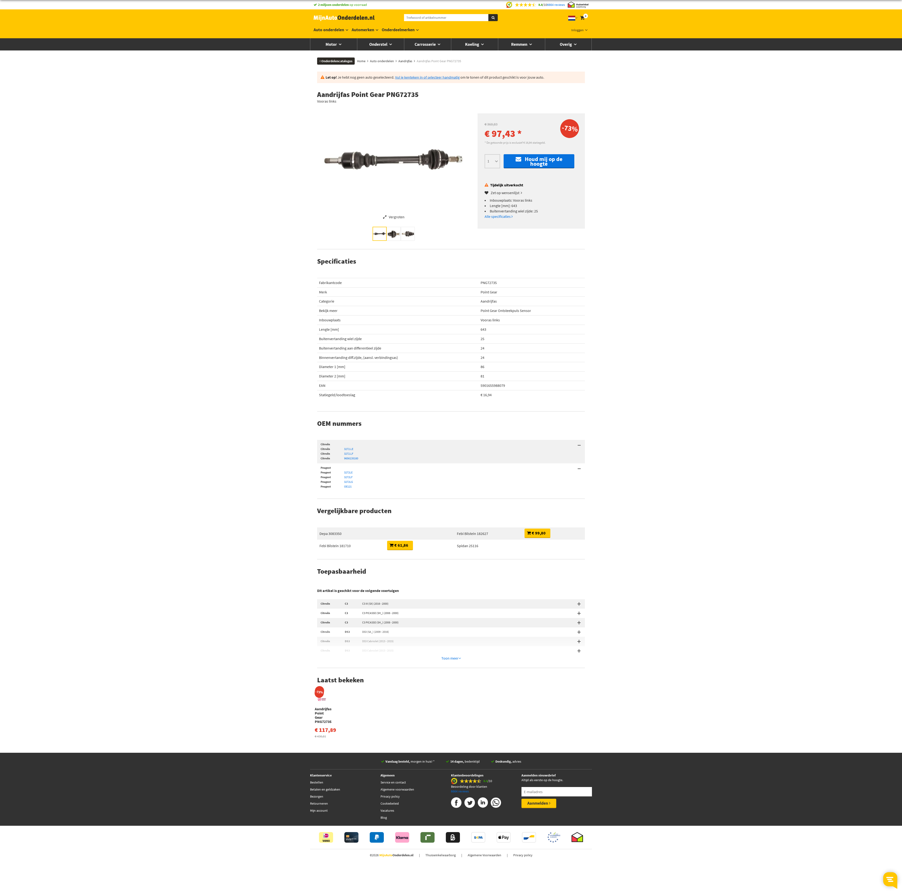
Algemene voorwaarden (397, 789)
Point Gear (489, 292)
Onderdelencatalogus (336, 61)
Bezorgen (316, 796)
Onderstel (378, 44)
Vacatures (387, 810)
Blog (384, 817)
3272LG (348, 482)
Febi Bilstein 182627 (472, 533)
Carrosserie (426, 44)
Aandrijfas (489, 301)
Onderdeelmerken (398, 29)
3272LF (348, 477)
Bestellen (316, 782)
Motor (332, 44)
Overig (566, 44)
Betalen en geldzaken (325, 789)
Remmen (519, 44)
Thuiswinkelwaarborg (440, 855)
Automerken (363, 29)
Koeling (472, 44)
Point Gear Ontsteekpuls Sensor (506, 310)
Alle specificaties (498, 216)
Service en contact (393, 782)
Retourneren (319, 803)
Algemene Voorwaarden (484, 855)
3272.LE (348, 449)
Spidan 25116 (467, 545)
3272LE (348, 472)
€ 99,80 (538, 533)
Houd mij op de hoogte (541, 161)
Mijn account (319, 810)
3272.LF (348, 453)
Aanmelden (538, 803)
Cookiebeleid (390, 803)
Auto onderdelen (329, 29)
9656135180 (351, 458)
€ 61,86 (400, 545)
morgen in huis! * (410, 761)
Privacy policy (390, 796)
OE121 (348, 486)
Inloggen (577, 30)
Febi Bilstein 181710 (335, 545)
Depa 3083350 (330, 533)
